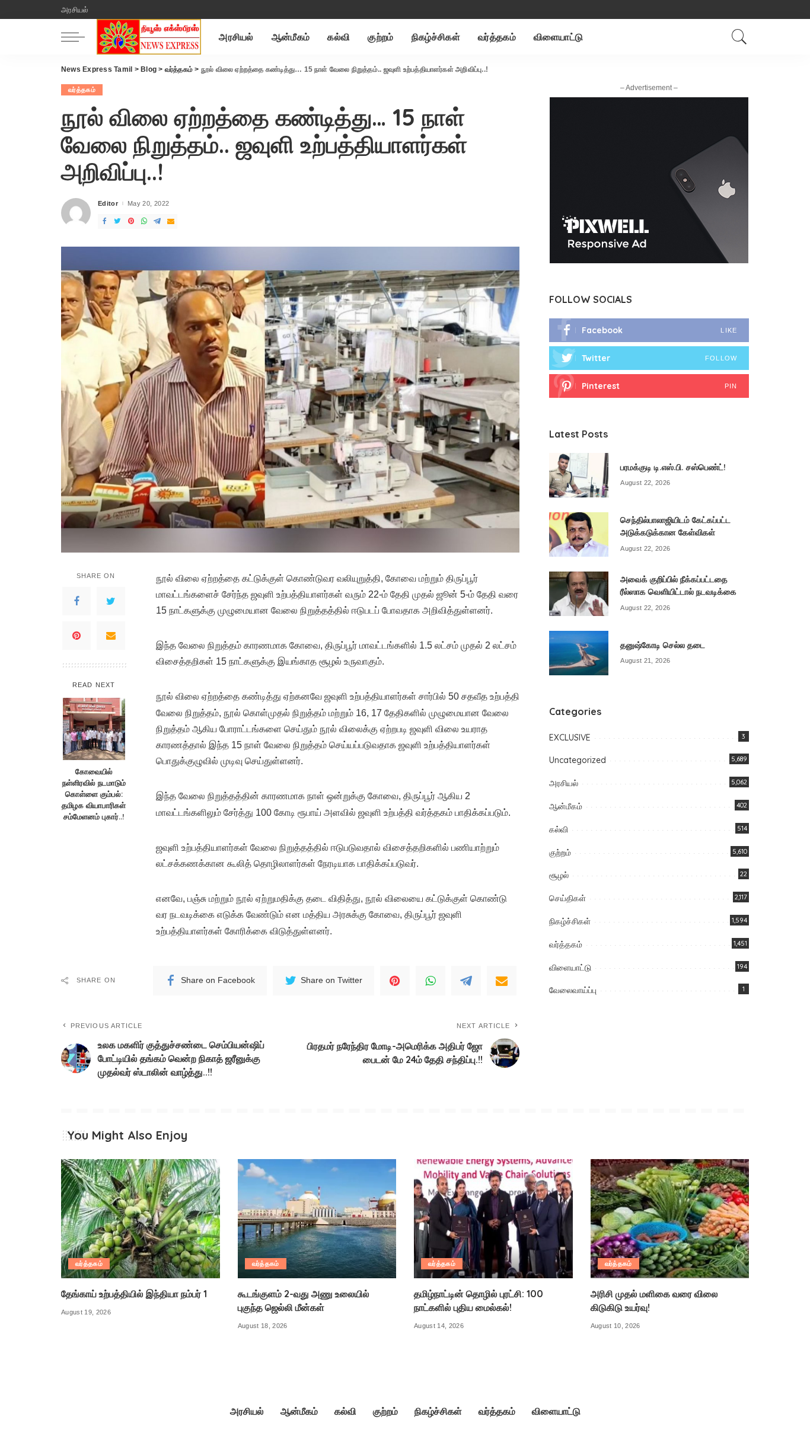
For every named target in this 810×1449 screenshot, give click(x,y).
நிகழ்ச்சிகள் (570, 921)
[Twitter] (111, 601)
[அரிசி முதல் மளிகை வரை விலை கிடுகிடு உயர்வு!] (670, 1218)
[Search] (739, 37)
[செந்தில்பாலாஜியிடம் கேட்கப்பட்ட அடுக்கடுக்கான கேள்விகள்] (578, 534)
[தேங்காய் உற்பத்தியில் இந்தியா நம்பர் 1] (140, 1218)
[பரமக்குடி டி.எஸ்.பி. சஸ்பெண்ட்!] (578, 475)
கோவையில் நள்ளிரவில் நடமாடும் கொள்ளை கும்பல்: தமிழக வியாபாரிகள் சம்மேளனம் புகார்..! (94, 794)
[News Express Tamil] (149, 37)
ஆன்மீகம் (565, 806)
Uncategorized (577, 760)
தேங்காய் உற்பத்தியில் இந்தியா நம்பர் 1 (134, 1294)
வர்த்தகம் (81, 89)
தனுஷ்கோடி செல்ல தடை (662, 645)
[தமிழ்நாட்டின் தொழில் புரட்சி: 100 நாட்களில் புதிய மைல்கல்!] (493, 1218)
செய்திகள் (567, 898)
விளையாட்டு (570, 967)
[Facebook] (76, 601)
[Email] (111, 635)
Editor (108, 203)
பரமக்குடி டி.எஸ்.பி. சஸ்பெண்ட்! (673, 467)
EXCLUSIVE (570, 737)
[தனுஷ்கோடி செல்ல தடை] (578, 653)
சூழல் (559, 875)
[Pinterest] (76, 635)
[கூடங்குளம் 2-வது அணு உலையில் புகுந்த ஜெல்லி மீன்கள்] (317, 1218)
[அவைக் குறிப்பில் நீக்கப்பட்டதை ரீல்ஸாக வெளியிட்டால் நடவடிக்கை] (578, 594)
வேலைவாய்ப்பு (573, 990)
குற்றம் (560, 852)
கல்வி (558, 829)
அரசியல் (563, 783)
